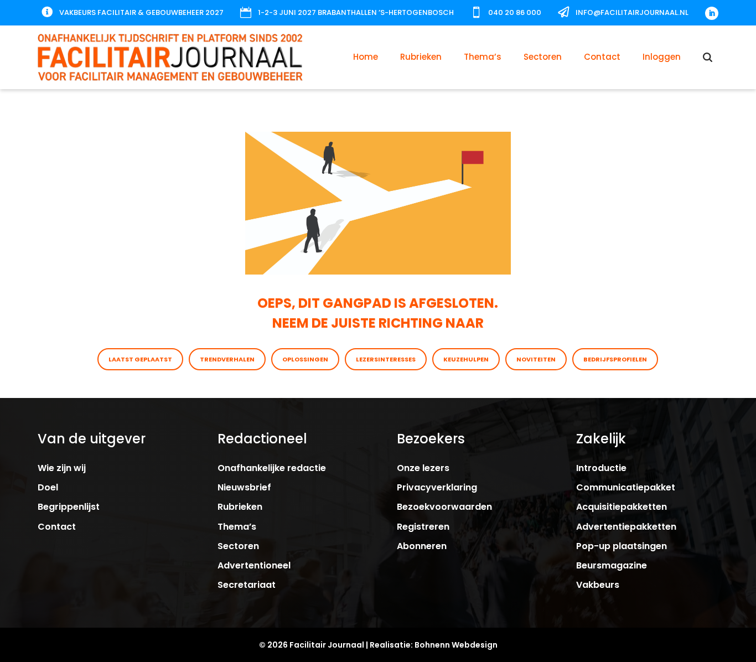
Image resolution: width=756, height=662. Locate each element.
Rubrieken (421, 57)
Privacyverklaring (437, 487)
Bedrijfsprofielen (615, 359)
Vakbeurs (597, 584)
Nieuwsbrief (244, 487)
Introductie (601, 468)
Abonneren (422, 546)
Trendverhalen (227, 359)
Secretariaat (247, 584)
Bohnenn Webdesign (456, 644)
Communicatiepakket (625, 487)
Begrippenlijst (69, 506)
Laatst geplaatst (140, 359)
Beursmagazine (611, 565)
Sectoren (543, 57)
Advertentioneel (254, 565)
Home (365, 57)
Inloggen (662, 57)
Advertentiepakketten (626, 526)
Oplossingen (305, 359)
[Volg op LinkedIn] (711, 13)
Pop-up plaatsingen (621, 546)
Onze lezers (423, 468)
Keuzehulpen (466, 359)
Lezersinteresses (386, 359)
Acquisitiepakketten (621, 506)
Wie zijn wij (62, 468)
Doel (48, 487)
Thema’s (482, 57)
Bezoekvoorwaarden (444, 506)
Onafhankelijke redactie (272, 468)
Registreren (423, 526)
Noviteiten (536, 359)
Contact (602, 57)
